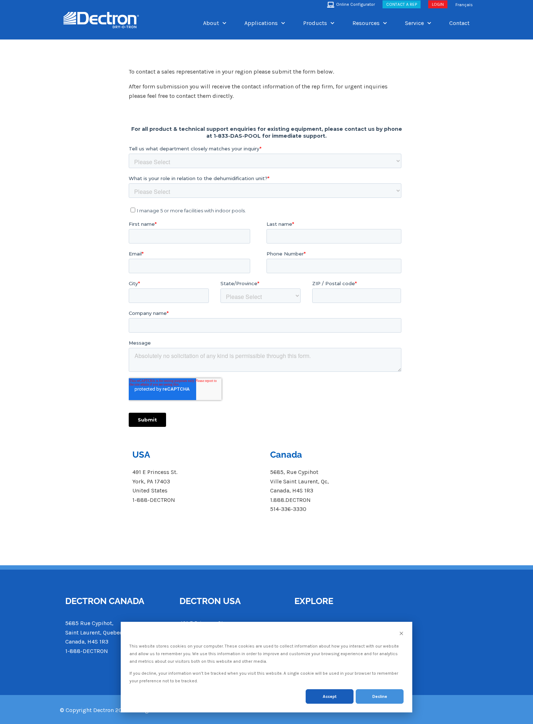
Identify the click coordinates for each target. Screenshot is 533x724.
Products (315, 23)
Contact (459, 23)
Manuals (394, 636)
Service (414, 23)
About (211, 23)
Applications (261, 23)
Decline (379, 696)
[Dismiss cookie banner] (401, 634)
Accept (329, 696)
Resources (366, 23)
